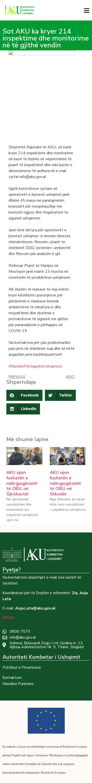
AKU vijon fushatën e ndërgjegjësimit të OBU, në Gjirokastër (22, 483)
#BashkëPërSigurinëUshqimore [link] (35, 366)
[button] (24, 395)
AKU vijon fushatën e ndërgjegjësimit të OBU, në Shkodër (65, 483)
